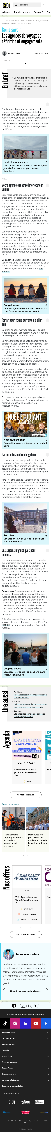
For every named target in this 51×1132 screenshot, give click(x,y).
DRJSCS (6, 625)
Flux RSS (10, 1121)
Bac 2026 (38, 12)
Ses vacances (26, 20)
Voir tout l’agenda (25, 795)
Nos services (7, 1056)
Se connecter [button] (44, 5)
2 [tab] (24, 788)
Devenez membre (9, 1074)
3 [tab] (27, 788)
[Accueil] (6, 5)
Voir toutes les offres (25, 934)
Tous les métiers (22, 12)
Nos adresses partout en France (25, 991)
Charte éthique (19, 1121)
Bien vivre (14, 20)
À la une (6, 12)
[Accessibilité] (14, 1006)
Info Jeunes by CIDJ (9, 1044)
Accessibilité (44, 1121)
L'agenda (5, 1050)
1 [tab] (25, 63)
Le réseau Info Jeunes (10, 1080)
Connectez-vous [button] (11, 1093)
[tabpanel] (25, 60)
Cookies (29, 1129)
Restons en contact (9, 1032)
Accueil (5, 20)
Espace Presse (7, 1068)
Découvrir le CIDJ (8, 1038)
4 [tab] (30, 788)
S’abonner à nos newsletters (12, 1086)
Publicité (5, 1121)
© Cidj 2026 (22, 1129)
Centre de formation (9, 1062)
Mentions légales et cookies (31, 1121)
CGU (25, 1123)
